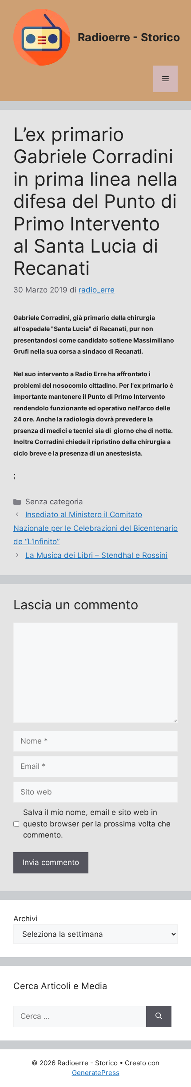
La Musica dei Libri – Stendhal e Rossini (96, 555)
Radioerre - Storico (129, 37)
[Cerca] (158, 1016)
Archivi (25, 918)
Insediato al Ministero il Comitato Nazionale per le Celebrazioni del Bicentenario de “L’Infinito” (95, 528)
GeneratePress (95, 1072)
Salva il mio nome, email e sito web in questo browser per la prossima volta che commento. (97, 823)
